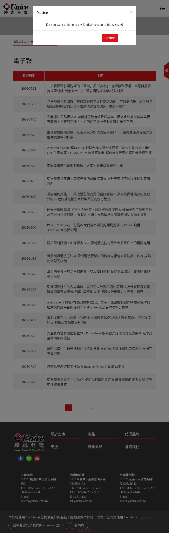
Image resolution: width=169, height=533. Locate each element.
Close (126, 38)
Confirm (109, 38)
